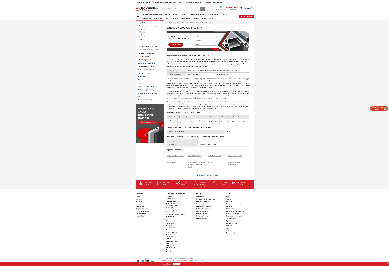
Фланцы (185, 14)
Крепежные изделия (198, 14)
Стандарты (142, 22)
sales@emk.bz (232, 10)
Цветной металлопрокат (146, 70)
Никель (175, 18)
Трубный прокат (144, 56)
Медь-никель (186, 18)
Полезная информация (145, 100)
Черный (224, 14)
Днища (140, 96)
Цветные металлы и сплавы (148, 46)
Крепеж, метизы (144, 73)
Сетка (140, 83)
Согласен (177, 264)
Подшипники (213, 14)
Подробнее (167, 264)
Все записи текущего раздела (208, 175)
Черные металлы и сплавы (148, 26)
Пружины (141, 80)
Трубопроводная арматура (152, 14)
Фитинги (176, 14)
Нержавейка (146, 18)
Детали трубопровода (146, 60)
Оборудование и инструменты (148, 93)
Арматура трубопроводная (146, 63)
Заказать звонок (220, 10)
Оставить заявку (176, 44)
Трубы (167, 14)
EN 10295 (191, 70)
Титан (167, 18)
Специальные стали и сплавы (149, 50)
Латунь (203, 18)
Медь (196, 18)
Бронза (211, 18)
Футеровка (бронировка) (146, 90)
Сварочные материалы (146, 53)
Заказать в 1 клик (246, 16)
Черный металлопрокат (146, 66)
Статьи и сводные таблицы (146, 86)
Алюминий (158, 18)
